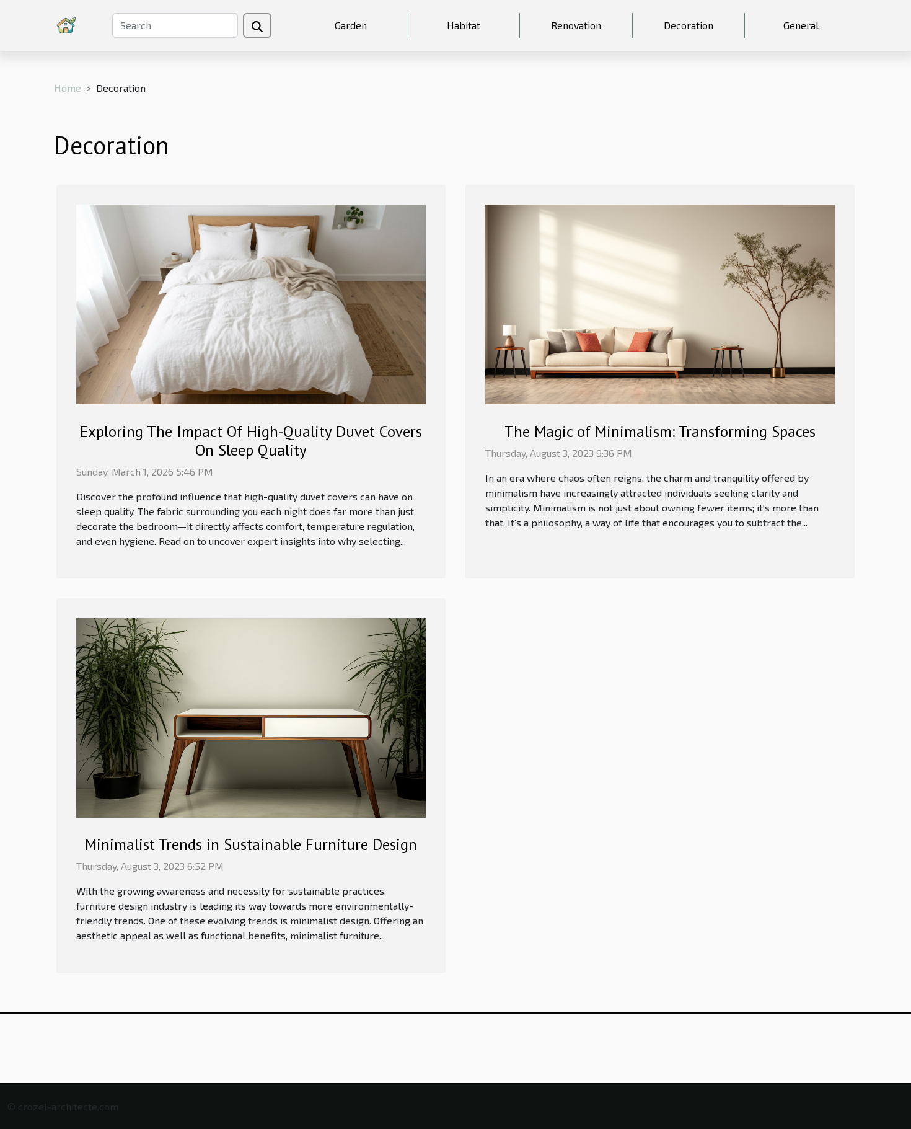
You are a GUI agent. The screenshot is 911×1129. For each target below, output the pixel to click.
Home (67, 88)
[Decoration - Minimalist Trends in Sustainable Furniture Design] (251, 716)
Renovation (576, 25)
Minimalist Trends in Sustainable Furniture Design (251, 844)
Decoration (688, 25)
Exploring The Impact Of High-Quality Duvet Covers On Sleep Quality (251, 441)
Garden (351, 25)
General (801, 25)
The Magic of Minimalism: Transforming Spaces (660, 431)
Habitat (463, 25)
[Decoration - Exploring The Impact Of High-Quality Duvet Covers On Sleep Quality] (251, 303)
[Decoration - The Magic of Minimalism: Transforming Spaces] (660, 303)
